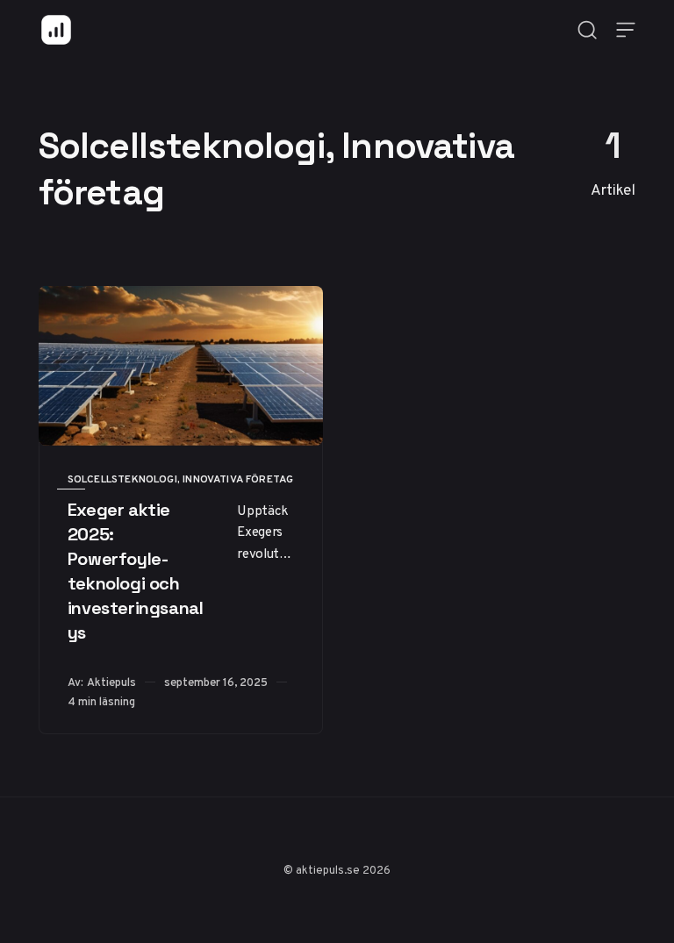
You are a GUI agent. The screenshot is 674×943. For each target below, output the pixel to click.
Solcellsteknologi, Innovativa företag (181, 479)
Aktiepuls (111, 682)
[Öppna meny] (625, 29)
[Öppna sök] (587, 29)
